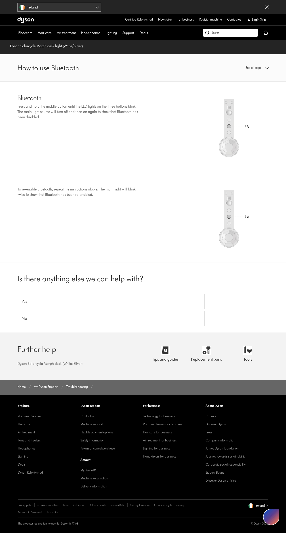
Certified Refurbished (139, 19)
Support (128, 33)
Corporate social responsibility (226, 464)
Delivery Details (97, 505)
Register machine (210, 19)
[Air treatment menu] (78, 33)
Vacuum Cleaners (30, 416)
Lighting (111, 33)
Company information (220, 440)
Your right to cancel (139, 505)
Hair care (45, 33)
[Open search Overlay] (230, 33)
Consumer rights (163, 505)
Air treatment (66, 33)
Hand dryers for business (159, 456)
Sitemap (180, 505)
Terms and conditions (47, 505)
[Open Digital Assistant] (271, 517)
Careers (211, 416)
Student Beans (215, 472)
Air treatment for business (160, 440)
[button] (239, 68)
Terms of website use (74, 505)
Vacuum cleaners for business (163, 424)
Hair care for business (157, 432)
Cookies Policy (118, 505)
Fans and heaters (29, 440)
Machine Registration (94, 478)
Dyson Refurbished (30, 472)
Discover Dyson (216, 424)
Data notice (52, 512)
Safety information (92, 440)
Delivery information (93, 486)
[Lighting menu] (119, 33)
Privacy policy (25, 505)
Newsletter (165, 19)
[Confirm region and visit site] (267, 7)
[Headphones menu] (102, 33)
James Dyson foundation (222, 448)
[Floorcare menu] (34, 33)
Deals (143, 33)
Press (209, 432)
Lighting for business (156, 448)
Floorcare (25, 33)
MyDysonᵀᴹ (88, 470)
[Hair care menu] (54, 33)
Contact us (234, 19)
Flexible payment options (96, 432)
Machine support (91, 424)
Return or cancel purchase (97, 448)
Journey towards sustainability (225, 456)
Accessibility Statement (30, 512)
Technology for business (159, 416)
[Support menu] (136, 33)
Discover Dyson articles (221, 481)
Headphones (90, 33)
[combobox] (59, 7)
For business (185, 19)
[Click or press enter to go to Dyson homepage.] (25, 20)
